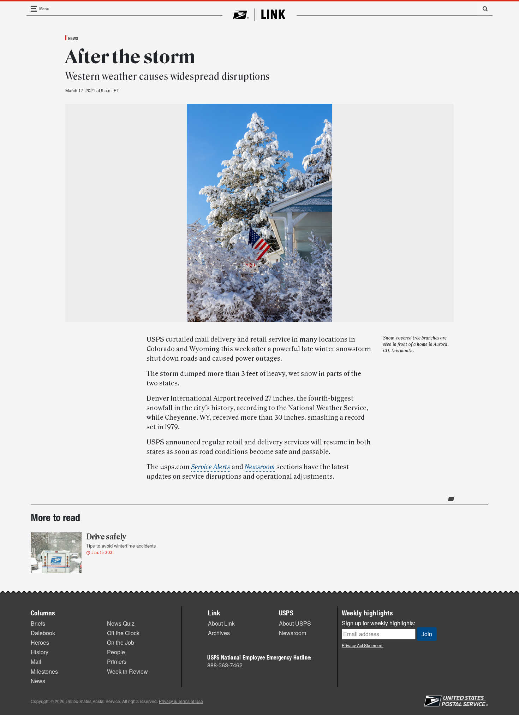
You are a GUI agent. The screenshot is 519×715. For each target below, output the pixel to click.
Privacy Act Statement (362, 645)
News (73, 38)
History (39, 652)
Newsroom (292, 633)
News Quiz (121, 623)
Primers (116, 661)
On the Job (120, 642)
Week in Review (127, 671)
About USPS (295, 623)
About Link (221, 623)
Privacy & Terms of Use (181, 701)
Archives (219, 633)
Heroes (40, 642)
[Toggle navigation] (34, 9)
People (116, 652)
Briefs (38, 623)
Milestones (44, 671)
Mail (36, 661)
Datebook (43, 633)
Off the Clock (123, 633)
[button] (482, 8)
